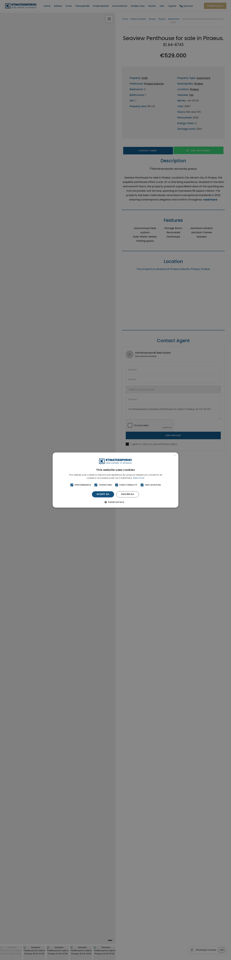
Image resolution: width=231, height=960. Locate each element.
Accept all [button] (103, 494)
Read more (138, 478)
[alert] (115, 480)
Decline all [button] (127, 494)
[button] (115, 502)
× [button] (175, 456)
